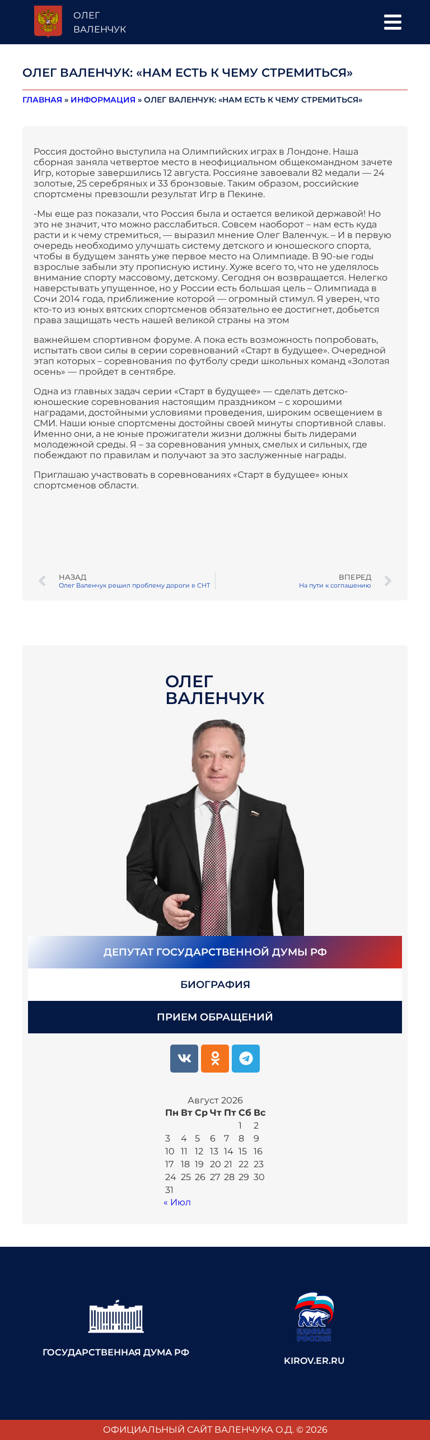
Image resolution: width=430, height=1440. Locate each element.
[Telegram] (246, 1059)
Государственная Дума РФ (116, 1352)
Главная (42, 100)
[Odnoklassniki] (215, 1059)
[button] (393, 22)
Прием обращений (215, 1017)
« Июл (177, 1202)
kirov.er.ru (314, 1360)
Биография (215, 984)
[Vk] (184, 1059)
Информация (103, 100)
